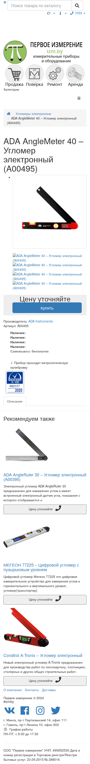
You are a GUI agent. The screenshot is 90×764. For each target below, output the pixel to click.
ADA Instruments (40, 321)
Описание (14, 401)
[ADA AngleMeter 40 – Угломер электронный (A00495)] (50, 212)
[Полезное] (51, 13)
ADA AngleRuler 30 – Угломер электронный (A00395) (44, 477)
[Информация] (62, 13)
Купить (47, 308)
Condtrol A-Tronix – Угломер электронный (42, 655)
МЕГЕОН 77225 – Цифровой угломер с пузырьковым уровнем (41, 567)
